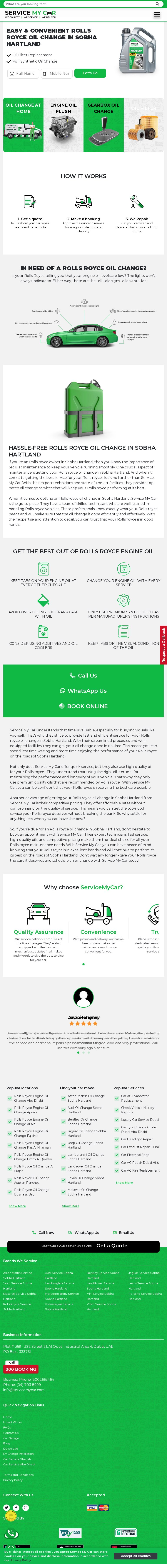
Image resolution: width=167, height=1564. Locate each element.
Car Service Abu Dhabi (19, 1464)
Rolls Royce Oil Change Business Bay (32, 1192)
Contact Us (10, 1433)
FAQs (7, 1427)
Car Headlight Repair (137, 1139)
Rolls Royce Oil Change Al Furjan (33, 1168)
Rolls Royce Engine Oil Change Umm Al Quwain (33, 1157)
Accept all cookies (136, 1556)
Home (7, 1417)
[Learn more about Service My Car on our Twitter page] (6, 1507)
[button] (83, 964)
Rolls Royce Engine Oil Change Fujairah (31, 1133)
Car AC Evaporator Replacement (135, 1098)
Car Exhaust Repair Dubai (140, 1147)
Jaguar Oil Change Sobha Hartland (87, 1133)
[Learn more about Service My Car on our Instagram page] (25, 1507)
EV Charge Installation (18, 1453)
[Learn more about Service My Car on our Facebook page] (16, 1507)
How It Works (12, 1422)
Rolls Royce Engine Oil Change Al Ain (31, 1122)
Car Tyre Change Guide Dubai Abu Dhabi (138, 1129)
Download (10, 1448)
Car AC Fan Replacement (140, 1170)
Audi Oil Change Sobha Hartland (85, 1110)
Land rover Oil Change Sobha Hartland (85, 1168)
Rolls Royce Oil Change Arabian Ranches (32, 1180)
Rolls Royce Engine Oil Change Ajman (31, 1110)
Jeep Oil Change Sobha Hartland (85, 1145)
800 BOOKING (20, 1368)
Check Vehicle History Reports (137, 1110)
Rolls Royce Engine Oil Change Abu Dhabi (31, 1098)
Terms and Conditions (18, 1474)
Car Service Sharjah (17, 1459)
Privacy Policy (13, 1480)
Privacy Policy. (21, 1560)
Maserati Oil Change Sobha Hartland (83, 1192)
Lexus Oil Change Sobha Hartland (86, 1180)
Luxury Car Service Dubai (140, 1120)
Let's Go (90, 73)
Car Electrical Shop (135, 1155)
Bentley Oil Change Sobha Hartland (82, 1122)
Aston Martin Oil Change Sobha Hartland (86, 1098)
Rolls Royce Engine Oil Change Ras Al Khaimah (32, 1145)
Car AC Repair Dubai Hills (140, 1163)
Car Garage (11, 1438)
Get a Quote (112, 1246)
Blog (6, 1443)
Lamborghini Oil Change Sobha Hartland (86, 1157)
